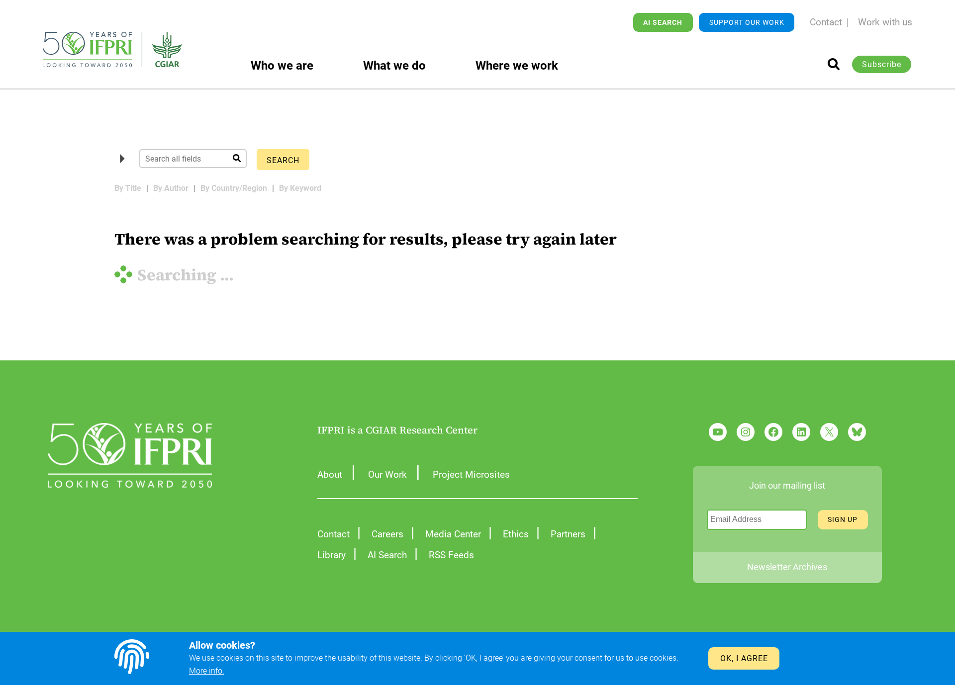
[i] (834, 64)
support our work (746, 22)
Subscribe (881, 64)
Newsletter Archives (787, 567)
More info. (206, 671)
